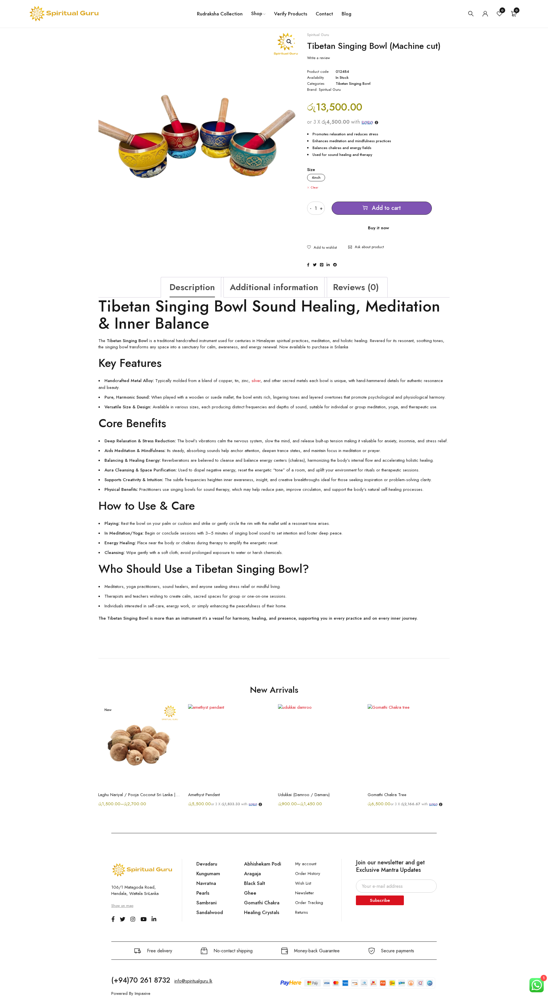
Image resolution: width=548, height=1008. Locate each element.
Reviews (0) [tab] (356, 287)
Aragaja (252, 873)
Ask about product (369, 247)
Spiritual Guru (318, 34)
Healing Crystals (261, 912)
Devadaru (206, 863)
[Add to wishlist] (322, 248)
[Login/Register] (485, 13)
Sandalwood (209, 912)
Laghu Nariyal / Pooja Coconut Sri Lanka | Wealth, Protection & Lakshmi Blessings (139, 795)
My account (305, 864)
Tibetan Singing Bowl (353, 83)
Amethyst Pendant (204, 795)
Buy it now (378, 228)
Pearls (202, 892)
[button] (289, 42)
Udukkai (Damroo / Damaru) (304, 795)
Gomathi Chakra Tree (387, 795)
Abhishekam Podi (262, 863)
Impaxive (142, 993)
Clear (314, 187)
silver (256, 381)
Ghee (250, 892)
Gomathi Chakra (261, 902)
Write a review (318, 58)
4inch (316, 177)
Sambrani (206, 902)
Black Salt (254, 883)
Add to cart (386, 208)
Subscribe (380, 900)
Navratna (206, 883)
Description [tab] (192, 287)
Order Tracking (309, 902)
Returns (301, 912)
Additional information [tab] (274, 287)
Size (311, 169)
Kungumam (208, 873)
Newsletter (304, 893)
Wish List (303, 883)
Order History (307, 873)
